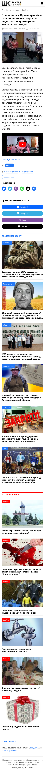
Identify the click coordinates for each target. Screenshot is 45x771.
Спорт (5, 448)
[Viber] (16, 189)
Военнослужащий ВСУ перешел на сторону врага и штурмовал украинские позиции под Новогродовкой (22, 274)
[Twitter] (28, 189)
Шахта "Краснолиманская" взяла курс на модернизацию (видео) (21, 531)
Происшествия (8, 284)
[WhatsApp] (22, 189)
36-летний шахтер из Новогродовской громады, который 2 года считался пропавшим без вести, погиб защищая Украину (22, 315)
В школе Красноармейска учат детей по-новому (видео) (21, 689)
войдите (34, 748)
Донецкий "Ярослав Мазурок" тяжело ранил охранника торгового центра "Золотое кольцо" (21, 571)
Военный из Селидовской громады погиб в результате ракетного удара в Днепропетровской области (21, 397)
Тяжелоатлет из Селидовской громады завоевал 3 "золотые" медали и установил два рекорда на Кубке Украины (22, 479)
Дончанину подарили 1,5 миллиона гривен (20, 727)
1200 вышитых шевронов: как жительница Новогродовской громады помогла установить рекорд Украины (22, 356)
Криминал (6, 243)
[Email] (34, 189)
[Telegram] (10, 189)
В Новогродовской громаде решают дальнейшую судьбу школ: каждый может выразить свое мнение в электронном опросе (20, 438)
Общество (6, 325)
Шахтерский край (11, 159)
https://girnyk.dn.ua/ (29, 764)
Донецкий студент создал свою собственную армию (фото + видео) (20, 611)
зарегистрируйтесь (10, 750)
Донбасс (9, 165)
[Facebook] (4, 189)
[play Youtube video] (22, 144)
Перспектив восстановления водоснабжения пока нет (16, 650)
